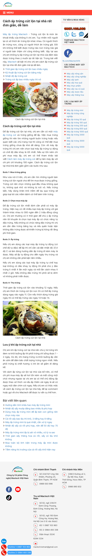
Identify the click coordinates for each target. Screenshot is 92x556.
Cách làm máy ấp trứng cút (21, 159)
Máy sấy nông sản (75, 73)
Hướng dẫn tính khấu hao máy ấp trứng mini (27, 405)
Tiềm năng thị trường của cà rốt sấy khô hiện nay (30, 449)
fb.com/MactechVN (71, 61)
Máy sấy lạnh (73, 79)
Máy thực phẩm (74, 86)
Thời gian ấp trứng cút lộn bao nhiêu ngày (26, 69)
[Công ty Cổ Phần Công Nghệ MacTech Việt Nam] (9, 6)
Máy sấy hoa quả (74, 82)
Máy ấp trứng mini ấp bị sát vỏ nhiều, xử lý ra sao (30, 432)
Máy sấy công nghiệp (76, 76)
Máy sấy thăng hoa (75, 95)
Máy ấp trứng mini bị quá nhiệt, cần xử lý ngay (28, 422)
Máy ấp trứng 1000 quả (77, 131)
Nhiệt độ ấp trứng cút (16, 76)
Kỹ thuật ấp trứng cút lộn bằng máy (23, 72)
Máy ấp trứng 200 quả (77, 125)
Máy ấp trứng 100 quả (77, 122)
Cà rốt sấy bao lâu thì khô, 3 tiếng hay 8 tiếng (28, 419)
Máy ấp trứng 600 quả (77, 128)
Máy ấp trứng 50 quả (76, 119)
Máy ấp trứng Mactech (15, 34)
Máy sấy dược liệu (75, 92)
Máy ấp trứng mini (75, 110)
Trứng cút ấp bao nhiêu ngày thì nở (23, 79)
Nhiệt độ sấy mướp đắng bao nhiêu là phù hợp (28, 408)
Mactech (12, 61)
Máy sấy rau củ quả (75, 89)
